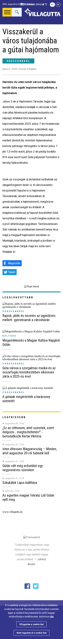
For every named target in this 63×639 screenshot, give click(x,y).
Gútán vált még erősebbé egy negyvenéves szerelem (22, 468)
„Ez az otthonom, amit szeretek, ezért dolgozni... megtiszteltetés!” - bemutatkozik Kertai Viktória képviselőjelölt (28, 434)
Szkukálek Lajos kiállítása (19, 483)
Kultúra (9, 335)
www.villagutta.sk (12, 511)
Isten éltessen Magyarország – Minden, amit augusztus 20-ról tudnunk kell (29, 451)
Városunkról (18, 61)
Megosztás (14, 263)
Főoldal (13, 26)
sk (58, 5)
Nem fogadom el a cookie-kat (31, 633)
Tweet (11, 272)
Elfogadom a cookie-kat (31, 624)
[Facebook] (27, 586)
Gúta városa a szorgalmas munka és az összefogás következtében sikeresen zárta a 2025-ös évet (29, 372)
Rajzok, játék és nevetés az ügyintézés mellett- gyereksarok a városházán (28, 318)
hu (52, 5)
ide (52, 616)
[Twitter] (35, 586)
